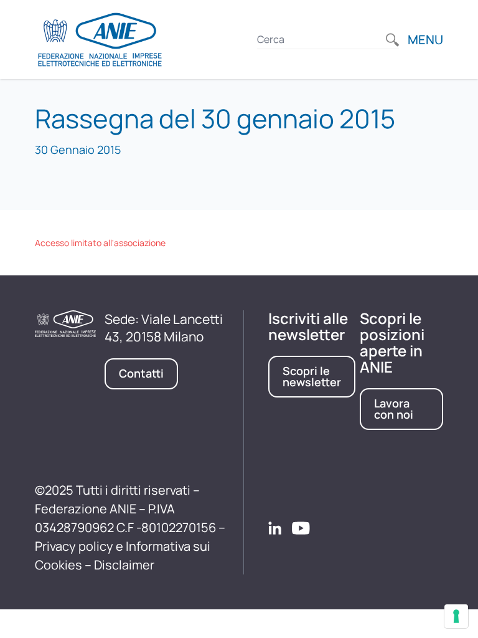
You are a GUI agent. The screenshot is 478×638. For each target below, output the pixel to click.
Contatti (141, 373)
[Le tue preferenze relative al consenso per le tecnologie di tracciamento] (456, 616)
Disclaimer (124, 564)
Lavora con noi (393, 409)
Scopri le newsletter (312, 376)
